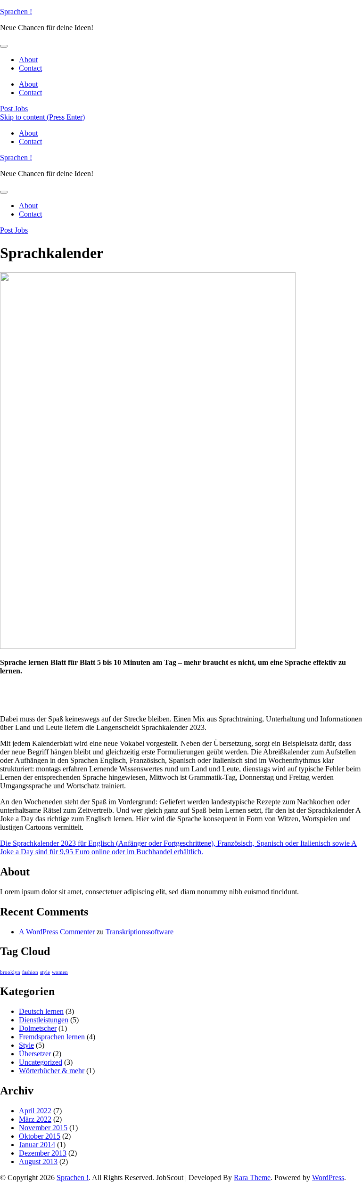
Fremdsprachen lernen (52, 1037)
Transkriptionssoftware (139, 932)
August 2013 (38, 1162)
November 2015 (43, 1128)
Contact (30, 68)
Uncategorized (40, 1062)
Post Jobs (14, 109)
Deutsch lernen (41, 1011)
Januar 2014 (37, 1145)
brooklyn (10, 972)
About (28, 60)
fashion (30, 972)
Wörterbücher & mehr (51, 1071)
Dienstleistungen (43, 1020)
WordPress (328, 1178)
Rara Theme (252, 1178)
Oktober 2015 (39, 1136)
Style (26, 1045)
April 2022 (35, 1111)
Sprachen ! (16, 12)
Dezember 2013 (42, 1153)
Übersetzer (35, 1054)
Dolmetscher (38, 1028)
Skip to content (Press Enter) (42, 117)
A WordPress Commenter (57, 932)
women (60, 972)
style (45, 972)
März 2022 (35, 1119)
